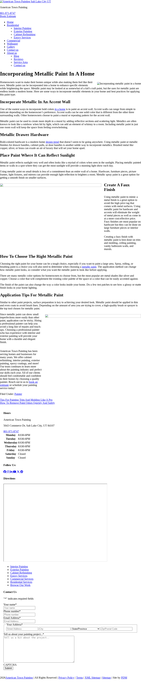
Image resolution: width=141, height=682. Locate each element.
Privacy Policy (66, 677)
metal (85, 266)
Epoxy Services (18, 575)
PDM (124, 677)
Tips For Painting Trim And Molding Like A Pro (26, 399)
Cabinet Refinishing (21, 572)
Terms (79, 677)
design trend (52, 141)
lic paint (92, 266)
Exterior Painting (19, 569)
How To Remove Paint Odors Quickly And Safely (27, 402)
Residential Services (21, 582)
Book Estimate (8, 16)
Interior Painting (19, 566)
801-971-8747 (7, 13)
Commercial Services (21, 578)
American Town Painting (19, 677)
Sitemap (106, 677)
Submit (8, 668)
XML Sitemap (92, 677)
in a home (60, 109)
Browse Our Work (20, 585)
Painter (18, 394)
